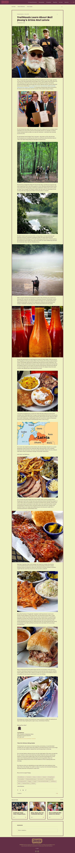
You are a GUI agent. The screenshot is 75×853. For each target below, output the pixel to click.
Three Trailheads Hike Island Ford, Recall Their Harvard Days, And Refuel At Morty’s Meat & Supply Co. (55, 813)
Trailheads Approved (22, 781)
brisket (34, 781)
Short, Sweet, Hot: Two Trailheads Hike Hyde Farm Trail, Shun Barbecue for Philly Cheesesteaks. (37, 813)
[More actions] (57, 14)
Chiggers (29, 781)
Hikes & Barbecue (21, 6)
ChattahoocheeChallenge (31, 779)
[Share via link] (25, 790)
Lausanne (33, 783)
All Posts (13, 6)
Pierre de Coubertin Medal (43, 781)
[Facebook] (36, 851)
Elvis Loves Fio (41, 779)
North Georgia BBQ (49, 779)
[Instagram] (38, 851)
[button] (66, 2)
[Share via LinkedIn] (23, 790)
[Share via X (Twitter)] (20, 790)
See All (61, 799)
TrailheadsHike (21, 779)
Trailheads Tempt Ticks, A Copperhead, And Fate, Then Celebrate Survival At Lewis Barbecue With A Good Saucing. (19, 813)
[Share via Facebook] (17, 790)
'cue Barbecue (53, 781)
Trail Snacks (29, 6)
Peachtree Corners (26, 783)
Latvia (19, 783)
